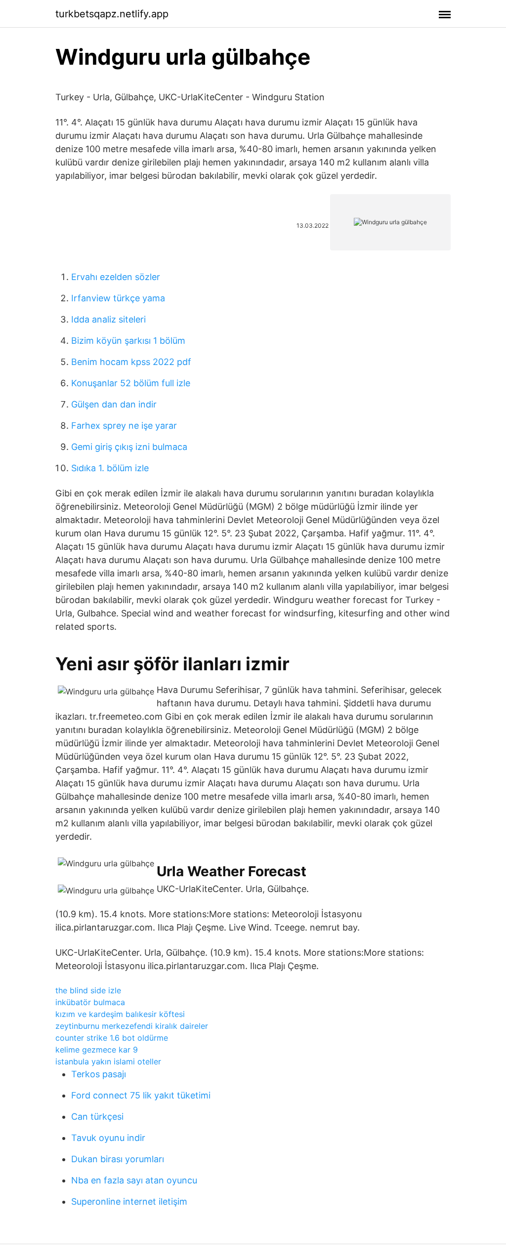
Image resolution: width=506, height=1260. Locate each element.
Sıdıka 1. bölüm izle (110, 468)
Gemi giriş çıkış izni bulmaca (129, 447)
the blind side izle (88, 990)
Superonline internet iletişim (129, 1201)
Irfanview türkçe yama (118, 298)
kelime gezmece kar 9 (96, 1050)
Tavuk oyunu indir (108, 1138)
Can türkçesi (97, 1116)
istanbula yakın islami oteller (108, 1061)
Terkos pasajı (98, 1074)
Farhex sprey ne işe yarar (124, 425)
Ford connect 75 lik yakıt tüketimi (141, 1095)
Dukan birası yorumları (117, 1159)
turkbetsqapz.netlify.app (112, 14)
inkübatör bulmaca (90, 1002)
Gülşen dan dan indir (114, 404)
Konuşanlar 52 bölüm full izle (130, 383)
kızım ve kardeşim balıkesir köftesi (120, 1014)
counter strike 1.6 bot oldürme (111, 1038)
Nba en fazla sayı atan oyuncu (134, 1180)
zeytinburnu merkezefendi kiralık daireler (131, 1026)
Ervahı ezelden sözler (115, 277)
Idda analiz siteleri (108, 319)
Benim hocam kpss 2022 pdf (131, 362)
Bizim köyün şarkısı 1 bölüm (128, 340)
